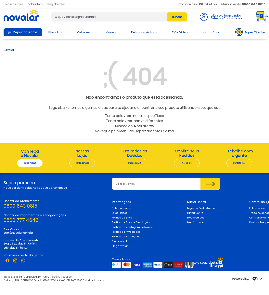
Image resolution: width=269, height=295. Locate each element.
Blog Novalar (56, 4)
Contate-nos (239, 163)
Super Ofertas (255, 32)
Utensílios (55, 32)
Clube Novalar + (122, 241)
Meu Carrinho (195, 222)
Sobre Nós (35, 4)
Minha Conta (195, 213)
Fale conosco (257, 208)
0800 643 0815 (20, 206)
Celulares (84, 32)
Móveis (111, 32)
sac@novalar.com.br (18, 233)
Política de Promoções (126, 236)
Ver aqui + (187, 163)
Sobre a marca (121, 208)
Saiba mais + (30, 163)
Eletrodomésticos (144, 32)
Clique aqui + (134, 163)
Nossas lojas (15, 4)
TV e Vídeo (180, 32)
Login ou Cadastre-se (201, 208)
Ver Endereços (82, 163)
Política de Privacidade (126, 231)
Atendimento (243, 4)
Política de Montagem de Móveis (132, 227)
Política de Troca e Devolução (131, 222)
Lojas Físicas (119, 213)
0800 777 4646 (21, 220)
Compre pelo (197, 4)
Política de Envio (122, 217)
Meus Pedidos (195, 217)
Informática (211, 32)
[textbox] (119, 16)
